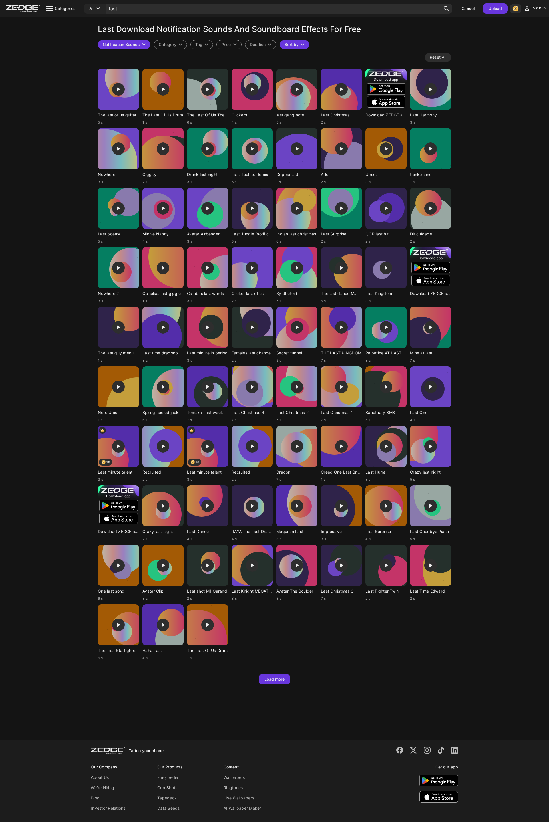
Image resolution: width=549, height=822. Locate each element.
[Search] (446, 8)
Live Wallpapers (239, 797)
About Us (100, 777)
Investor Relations (108, 808)
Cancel (468, 8)
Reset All (438, 57)
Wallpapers (234, 777)
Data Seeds (168, 808)
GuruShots (167, 787)
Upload (495, 8)
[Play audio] (118, 89)
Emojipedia (167, 777)
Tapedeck (167, 797)
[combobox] (201, 44)
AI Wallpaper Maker (242, 808)
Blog (95, 797)
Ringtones (233, 787)
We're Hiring (102, 787)
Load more (274, 679)
